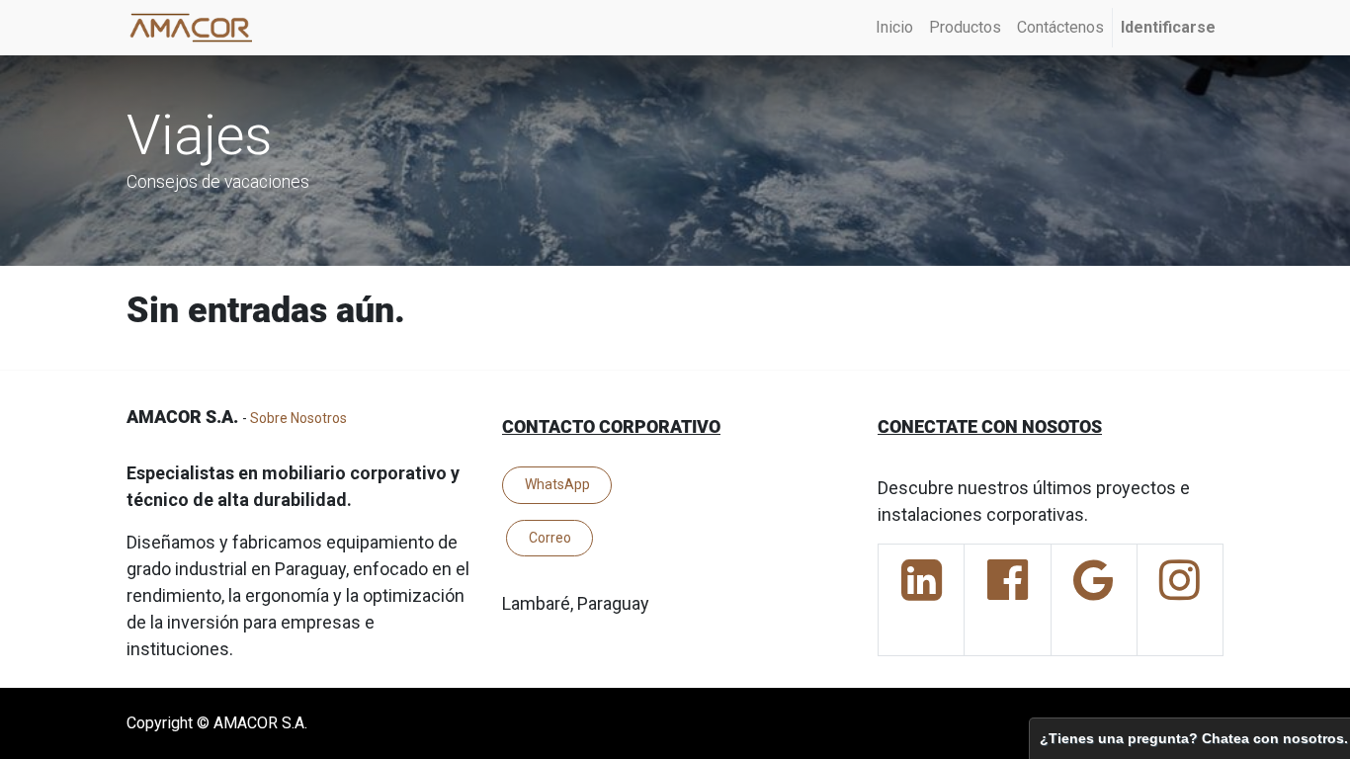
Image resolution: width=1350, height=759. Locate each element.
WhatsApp (557, 484)
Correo (550, 538)
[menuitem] (894, 27)
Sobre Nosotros (298, 418)
